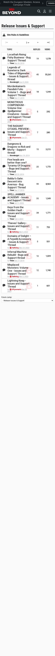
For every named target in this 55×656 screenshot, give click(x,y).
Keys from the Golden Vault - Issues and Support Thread (18, 212)
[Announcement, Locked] (4, 35)
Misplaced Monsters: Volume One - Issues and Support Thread (17, 269)
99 (37, 184)
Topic (9, 49)
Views (47, 49)
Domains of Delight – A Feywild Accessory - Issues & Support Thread (19, 240)
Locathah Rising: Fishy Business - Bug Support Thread (19, 57)
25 (37, 167)
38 (37, 213)
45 (37, 74)
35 (37, 198)
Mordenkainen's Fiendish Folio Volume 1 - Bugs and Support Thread (19, 91)
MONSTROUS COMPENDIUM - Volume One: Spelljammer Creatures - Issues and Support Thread (18, 109)
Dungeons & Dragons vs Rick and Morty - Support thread (18, 148)
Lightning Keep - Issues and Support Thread (18, 283)
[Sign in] (44, 11)
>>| (48, 42)
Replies (36, 49)
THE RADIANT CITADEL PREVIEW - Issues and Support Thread (18, 130)
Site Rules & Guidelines (18, 35)
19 (37, 59)
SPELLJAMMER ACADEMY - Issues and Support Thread (18, 197)
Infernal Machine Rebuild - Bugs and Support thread (17, 254)
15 (37, 149)
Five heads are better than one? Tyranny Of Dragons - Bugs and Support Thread (18, 165)
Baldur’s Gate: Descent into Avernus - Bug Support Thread (16, 183)
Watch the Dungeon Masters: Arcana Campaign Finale (21, 3)
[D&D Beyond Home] (11, 11)
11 (37, 227)
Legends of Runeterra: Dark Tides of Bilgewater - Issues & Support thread (18, 73)
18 (37, 92)
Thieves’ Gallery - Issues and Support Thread (18, 226)
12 (37, 256)
